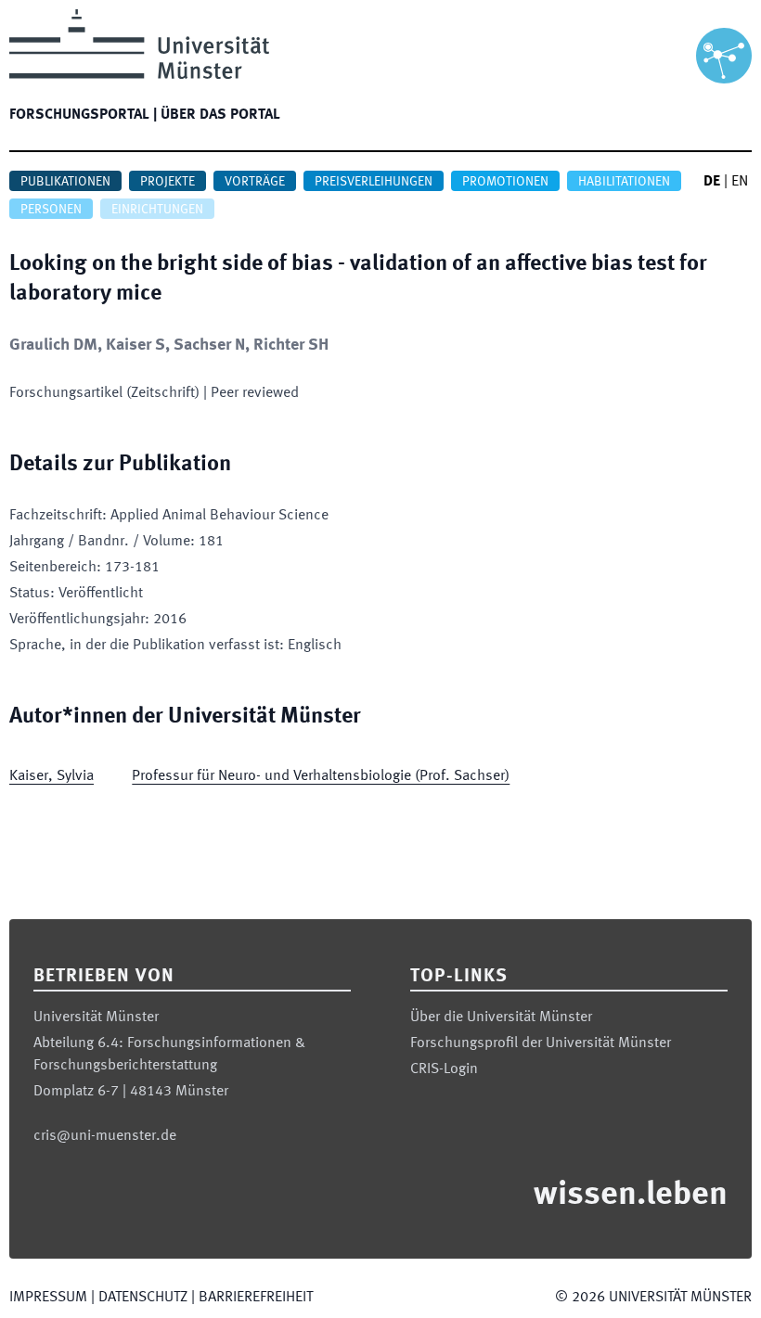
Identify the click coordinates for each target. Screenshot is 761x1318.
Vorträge (255, 181)
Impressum (48, 1297)
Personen (51, 209)
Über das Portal (220, 115)
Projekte (167, 181)
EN (739, 181)
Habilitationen (624, 181)
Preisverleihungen (373, 181)
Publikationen (65, 181)
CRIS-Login (444, 1069)
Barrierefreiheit (256, 1297)
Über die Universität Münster (501, 1017)
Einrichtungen (157, 209)
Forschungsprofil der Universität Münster (540, 1043)
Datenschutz (142, 1297)
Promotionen (505, 181)
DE (711, 181)
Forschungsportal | (83, 115)
